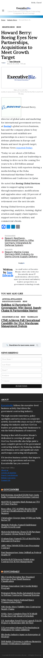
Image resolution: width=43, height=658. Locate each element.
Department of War (10, 317)
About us (4, 470)
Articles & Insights (8, 473)
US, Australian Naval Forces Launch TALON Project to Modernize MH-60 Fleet (21, 622)
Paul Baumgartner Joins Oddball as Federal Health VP (21, 553)
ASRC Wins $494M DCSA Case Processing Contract (20, 546)
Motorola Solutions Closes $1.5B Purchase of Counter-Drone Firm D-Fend (20, 533)
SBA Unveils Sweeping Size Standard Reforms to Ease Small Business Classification (18, 579)
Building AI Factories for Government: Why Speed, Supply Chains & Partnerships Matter (21, 307)
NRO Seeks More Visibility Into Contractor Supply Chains (21, 608)
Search (37, 345)
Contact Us (5, 480)
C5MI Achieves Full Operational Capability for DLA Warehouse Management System (20, 323)
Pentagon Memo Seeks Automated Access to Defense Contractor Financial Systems (20, 594)
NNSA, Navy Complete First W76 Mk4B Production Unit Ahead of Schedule (19, 615)
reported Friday (24, 147)
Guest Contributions (9, 475)
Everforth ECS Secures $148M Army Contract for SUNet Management (18, 560)
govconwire (11, 489)
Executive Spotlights (11, 301)
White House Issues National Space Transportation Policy (17, 601)
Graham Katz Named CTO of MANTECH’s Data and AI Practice (20, 540)
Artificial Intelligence (12, 299)
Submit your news (8, 478)
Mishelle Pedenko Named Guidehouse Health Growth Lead (18, 526)
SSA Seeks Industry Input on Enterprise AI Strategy (20, 635)
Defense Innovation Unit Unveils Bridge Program (19, 587)
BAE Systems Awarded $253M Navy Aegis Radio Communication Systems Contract (20, 496)
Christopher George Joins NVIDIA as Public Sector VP (21, 519)
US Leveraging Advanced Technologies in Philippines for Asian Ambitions (20, 629)
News (25, 301)
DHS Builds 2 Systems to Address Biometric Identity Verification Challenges (21, 642)
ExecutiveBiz (7, 405)
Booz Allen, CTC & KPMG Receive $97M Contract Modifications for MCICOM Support (19, 511)
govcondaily (11, 571)
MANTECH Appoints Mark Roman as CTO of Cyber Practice (20, 503)
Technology (32, 317)
